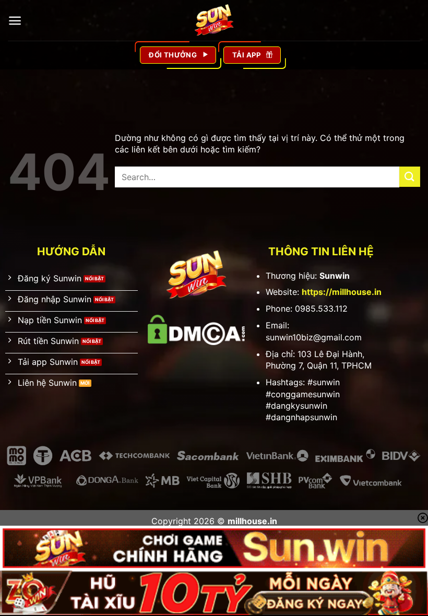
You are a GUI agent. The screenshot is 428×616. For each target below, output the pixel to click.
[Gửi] (409, 177)
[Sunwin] (214, 20)
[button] (15, 20)
